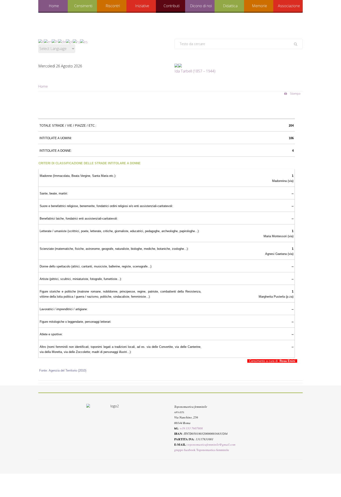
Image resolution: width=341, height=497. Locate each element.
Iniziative (142, 5)
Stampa (294, 93)
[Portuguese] (69, 41)
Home (54, 5)
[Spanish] (84, 41)
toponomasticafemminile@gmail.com (211, 444)
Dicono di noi (201, 5)
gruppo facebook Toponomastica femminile (201, 450)
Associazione (289, 5)
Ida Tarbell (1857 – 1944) (195, 71)
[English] (48, 41)
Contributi (172, 5)
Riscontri (113, 5)
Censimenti (83, 5)
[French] (55, 41)
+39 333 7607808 (191, 428)
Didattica (230, 5)
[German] (62, 41)
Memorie (259, 5)
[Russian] (76, 41)
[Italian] (41, 41)
